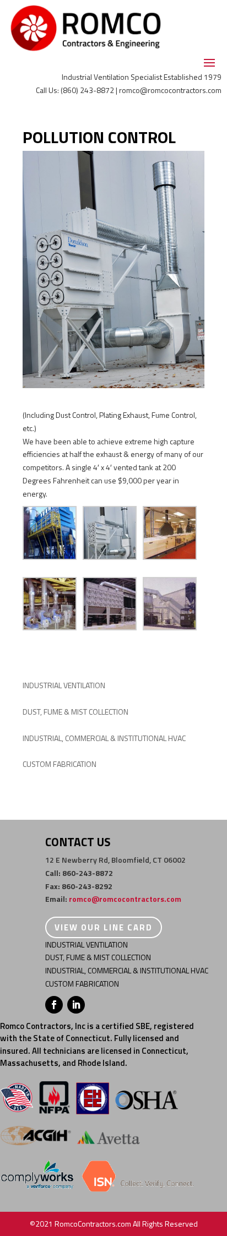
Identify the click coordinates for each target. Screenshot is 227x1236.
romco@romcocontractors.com (125, 899)
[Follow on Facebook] (54, 1005)
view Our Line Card (104, 927)
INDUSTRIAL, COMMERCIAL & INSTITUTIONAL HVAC (104, 738)
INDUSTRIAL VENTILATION (64, 685)
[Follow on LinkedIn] (76, 1005)
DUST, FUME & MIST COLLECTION (75, 711)
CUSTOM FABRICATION (59, 764)
